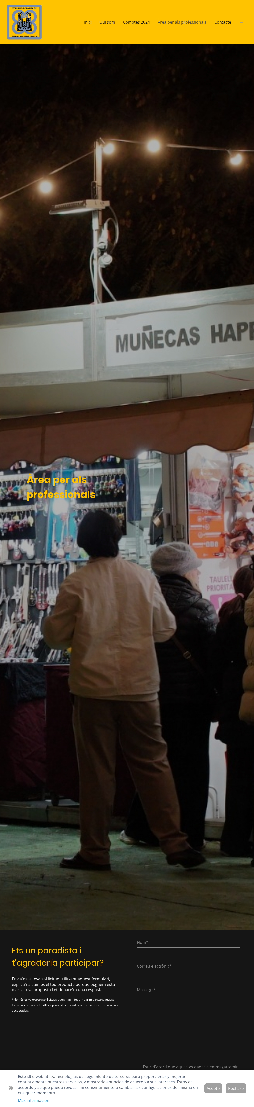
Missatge (146, 990)
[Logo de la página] (24, 22)
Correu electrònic (154, 966)
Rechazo (236, 1088)
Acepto (213, 1088)
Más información (33, 1100)
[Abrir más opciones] (241, 22)
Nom (142, 942)
